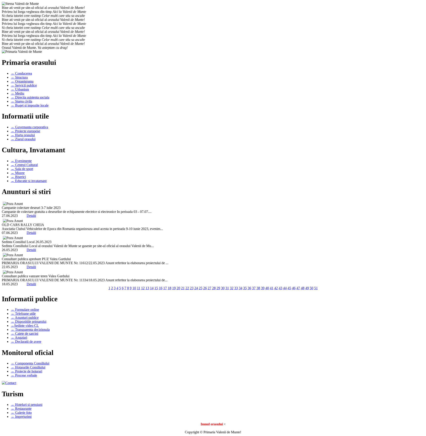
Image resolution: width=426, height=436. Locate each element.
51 (316, 288)
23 (191, 288)
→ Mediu (17, 93)
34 (240, 288)
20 (178, 288)
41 (271, 288)
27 (209, 288)
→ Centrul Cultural (24, 165)
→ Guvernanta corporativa (29, 127)
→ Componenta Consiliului (30, 363)
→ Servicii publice (24, 85)
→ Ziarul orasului (23, 139)
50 (311, 288)
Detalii (31, 216)
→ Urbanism (20, 89)
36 (249, 288)
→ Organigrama (22, 81)
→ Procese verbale (24, 375)
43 (280, 288)
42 (276, 288)
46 (294, 288)
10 (134, 288)
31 (227, 288)
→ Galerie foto (21, 412)
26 (205, 288)
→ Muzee (18, 173)
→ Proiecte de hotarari (26, 371)
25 (200, 288)
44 (285, 288)
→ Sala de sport (22, 169)
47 (298, 288)
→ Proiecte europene (25, 131)
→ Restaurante (21, 408)
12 (143, 288)
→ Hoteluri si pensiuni (26, 404)
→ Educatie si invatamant (29, 181)
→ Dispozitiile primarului (28, 321)
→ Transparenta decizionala (30, 329)
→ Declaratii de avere (26, 341)
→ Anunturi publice (25, 317)
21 (183, 288)
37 (254, 288)
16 (160, 288)
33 (236, 288)
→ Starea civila (21, 101)
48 (302, 288)
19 (174, 288)
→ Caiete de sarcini (24, 333)
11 (138, 288)
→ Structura (19, 77)
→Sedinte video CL (25, 325)
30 (223, 288)
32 (231, 288)
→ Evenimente (21, 161)
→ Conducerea (21, 73)
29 (218, 288)
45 (289, 288)
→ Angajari (19, 337)
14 (152, 288)
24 (196, 288)
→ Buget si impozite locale (30, 105)
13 (147, 288)
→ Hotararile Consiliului (28, 367)
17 (165, 288)
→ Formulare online (25, 309)
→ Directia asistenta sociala (30, 97)
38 (258, 288)
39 (262, 288)
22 (187, 288)
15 (156, 288)
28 (214, 288)
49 (307, 288)
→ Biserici (18, 177)
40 (267, 288)
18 (169, 288)
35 (245, 288)
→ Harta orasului (23, 135)
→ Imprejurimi (21, 416)
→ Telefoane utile (23, 313)
